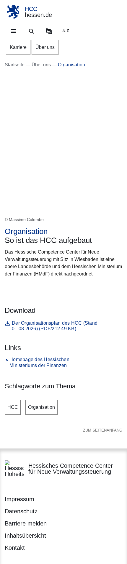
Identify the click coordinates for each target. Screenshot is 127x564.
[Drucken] (55, 288)
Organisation (41, 407)
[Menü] (13, 31)
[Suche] (31, 31)
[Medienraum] (49, 31)
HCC (12, 407)
